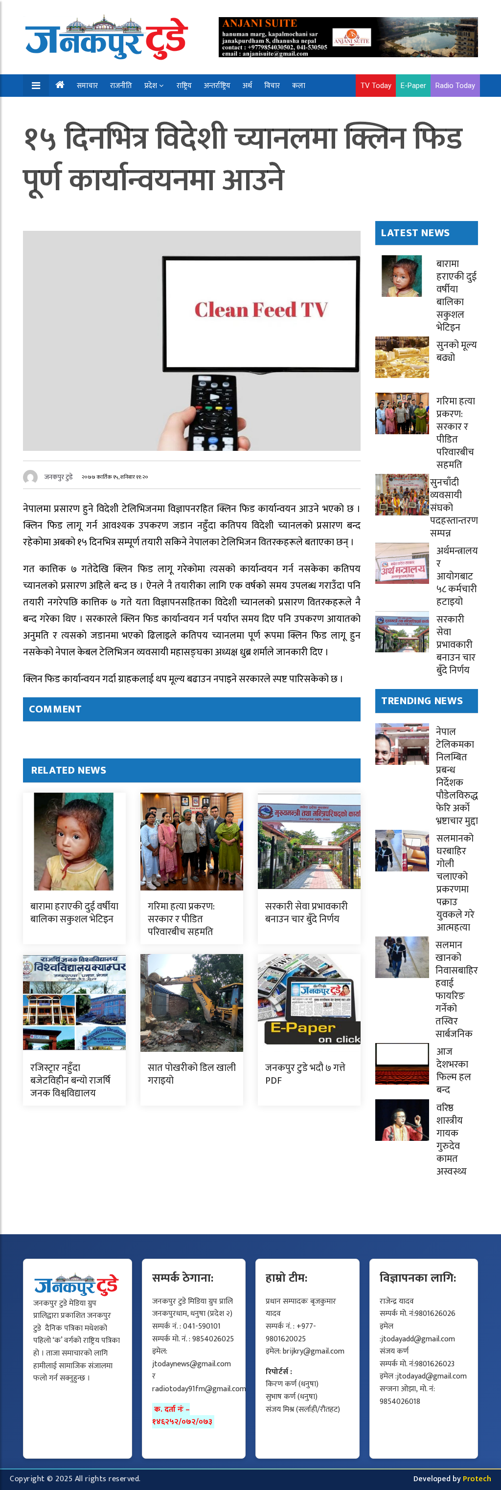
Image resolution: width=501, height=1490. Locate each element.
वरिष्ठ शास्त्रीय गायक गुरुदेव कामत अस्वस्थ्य (451, 1140)
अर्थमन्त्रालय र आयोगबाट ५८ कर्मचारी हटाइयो (457, 576)
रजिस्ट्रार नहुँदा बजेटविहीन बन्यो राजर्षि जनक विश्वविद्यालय (70, 1081)
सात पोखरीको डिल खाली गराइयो (192, 1074)
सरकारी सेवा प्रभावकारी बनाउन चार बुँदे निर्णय (306, 913)
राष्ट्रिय (184, 86)
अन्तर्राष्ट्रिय (217, 86)
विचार (272, 86)
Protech (477, 1479)
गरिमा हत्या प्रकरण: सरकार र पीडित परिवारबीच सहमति (181, 919)
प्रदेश (150, 86)
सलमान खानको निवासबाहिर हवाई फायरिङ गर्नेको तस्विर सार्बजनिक (456, 990)
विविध (90, 108)
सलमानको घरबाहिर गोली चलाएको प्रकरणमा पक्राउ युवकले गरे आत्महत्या (455, 883)
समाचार (87, 86)
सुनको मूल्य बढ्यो (456, 351)
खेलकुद (59, 108)
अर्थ (247, 86)
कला (298, 86)
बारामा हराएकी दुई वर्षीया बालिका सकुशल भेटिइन (74, 913)
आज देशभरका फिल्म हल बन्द (453, 1071)
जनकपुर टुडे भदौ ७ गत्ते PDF (305, 1074)
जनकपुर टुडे (59, 477)
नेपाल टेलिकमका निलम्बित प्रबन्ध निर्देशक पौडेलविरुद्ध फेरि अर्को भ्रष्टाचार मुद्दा (457, 776)
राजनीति (121, 86)
